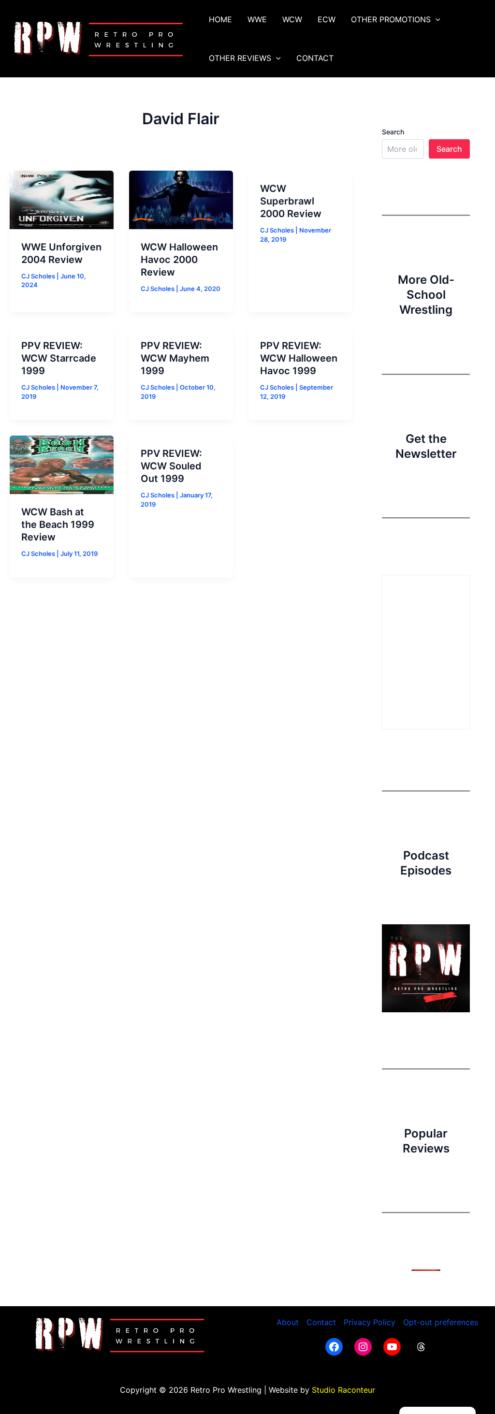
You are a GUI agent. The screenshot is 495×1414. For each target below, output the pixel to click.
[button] (435, 19)
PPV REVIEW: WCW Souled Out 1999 (171, 466)
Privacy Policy (369, 1322)
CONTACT (315, 58)
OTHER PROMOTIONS (391, 19)
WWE (257, 19)
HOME (220, 19)
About (288, 1322)
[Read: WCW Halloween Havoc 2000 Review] (181, 199)
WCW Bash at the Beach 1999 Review (57, 524)
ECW (326, 19)
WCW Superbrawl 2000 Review (290, 201)
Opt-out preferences (440, 1322)
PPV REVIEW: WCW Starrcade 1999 (58, 358)
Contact (321, 1322)
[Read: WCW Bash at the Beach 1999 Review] (62, 464)
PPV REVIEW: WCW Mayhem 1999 (175, 358)
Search (393, 132)
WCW (292, 19)
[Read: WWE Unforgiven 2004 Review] (62, 199)
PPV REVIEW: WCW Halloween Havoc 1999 (298, 358)
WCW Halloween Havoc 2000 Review (179, 259)
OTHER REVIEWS (240, 58)
